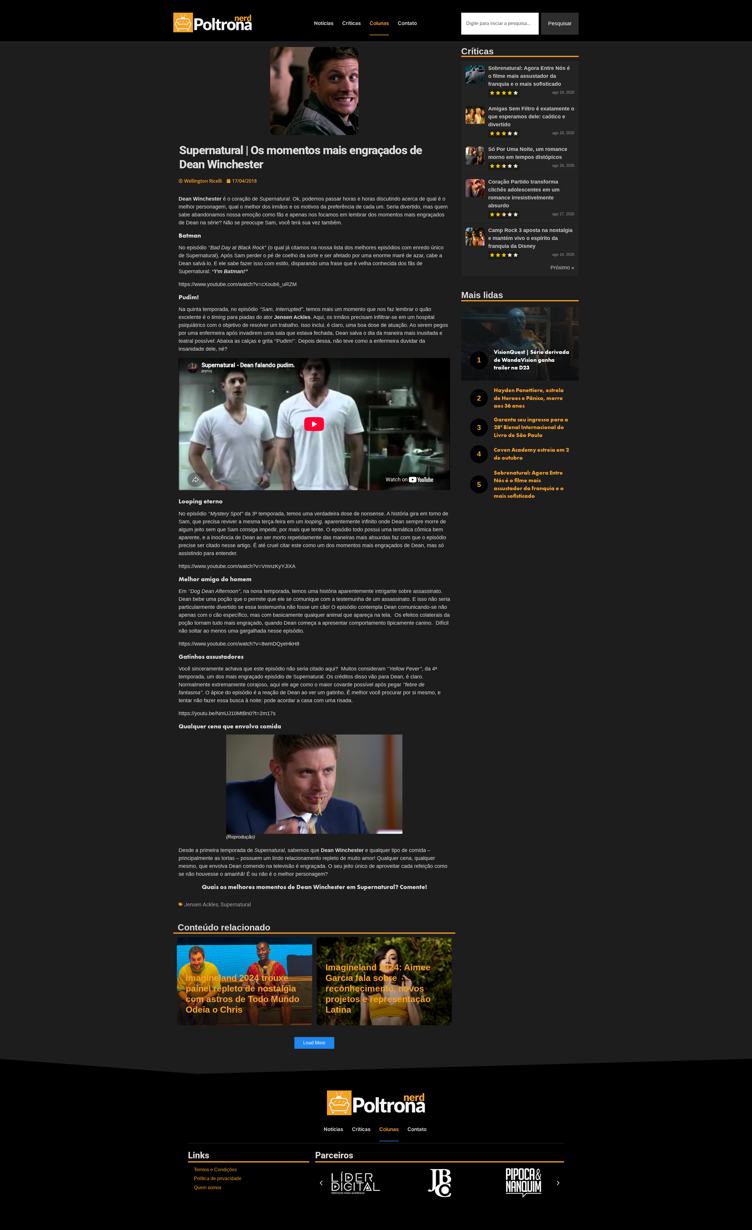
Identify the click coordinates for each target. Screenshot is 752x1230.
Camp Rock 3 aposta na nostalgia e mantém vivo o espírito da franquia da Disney (530, 238)
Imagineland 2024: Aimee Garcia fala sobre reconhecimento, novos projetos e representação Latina (378, 988)
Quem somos (207, 1187)
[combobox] (500, 24)
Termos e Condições (215, 1169)
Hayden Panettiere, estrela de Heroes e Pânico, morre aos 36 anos (529, 398)
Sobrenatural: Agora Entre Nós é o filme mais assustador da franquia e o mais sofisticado (529, 76)
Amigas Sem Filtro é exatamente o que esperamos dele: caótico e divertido (531, 116)
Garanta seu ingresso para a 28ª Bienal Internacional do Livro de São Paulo (531, 427)
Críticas (351, 23)
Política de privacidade (217, 1178)
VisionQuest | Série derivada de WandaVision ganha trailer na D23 (531, 359)
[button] (321, 1183)
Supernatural (236, 904)
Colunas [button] (379, 23)
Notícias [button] (323, 23)
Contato (407, 23)
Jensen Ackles (201, 904)
